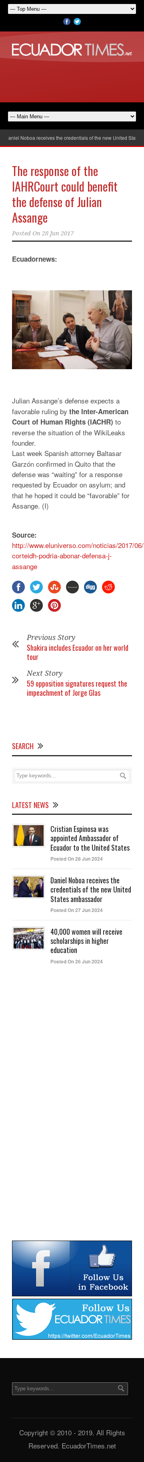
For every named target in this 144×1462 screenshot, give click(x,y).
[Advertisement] (72, 78)
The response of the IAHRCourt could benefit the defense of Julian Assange (65, 194)
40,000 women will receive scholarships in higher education (86, 940)
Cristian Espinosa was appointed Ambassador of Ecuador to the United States (90, 838)
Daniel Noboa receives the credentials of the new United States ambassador (90, 889)
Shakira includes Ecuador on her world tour (77, 652)
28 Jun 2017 (58, 233)
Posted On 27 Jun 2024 (76, 910)
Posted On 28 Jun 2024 (76, 858)
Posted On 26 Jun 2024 (76, 961)
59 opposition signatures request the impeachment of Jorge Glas (77, 688)
